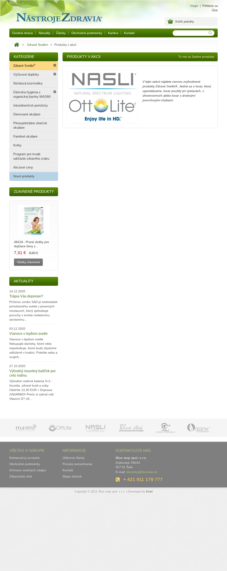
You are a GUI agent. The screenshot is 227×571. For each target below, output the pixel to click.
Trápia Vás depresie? (26, 296)
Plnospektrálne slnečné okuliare (30, 125)
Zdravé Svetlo (37, 44)
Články (61, 33)
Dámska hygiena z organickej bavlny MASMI (32, 94)
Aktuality (44, 33)
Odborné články (74, 458)
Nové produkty (24, 176)
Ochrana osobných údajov (27, 470)
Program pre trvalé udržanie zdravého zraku (31, 156)
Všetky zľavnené (28, 262)
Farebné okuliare (25, 136)
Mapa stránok (72, 476)
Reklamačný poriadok (24, 458)
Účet (215, 10)
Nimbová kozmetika (27, 83)
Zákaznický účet (20, 476)
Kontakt (129, 33)
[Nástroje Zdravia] (59, 17)
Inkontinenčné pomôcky (30, 105)
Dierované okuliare (26, 114)
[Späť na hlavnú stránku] (16, 44)
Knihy (17, 145)
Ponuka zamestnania (77, 464)
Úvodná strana (22, 33)
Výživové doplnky (26, 74)
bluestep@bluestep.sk (141, 472)
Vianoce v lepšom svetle (28, 333)
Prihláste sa (210, 6)
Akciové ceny (23, 167)
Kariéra (113, 33)
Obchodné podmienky (86, 33)
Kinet (149, 491)
